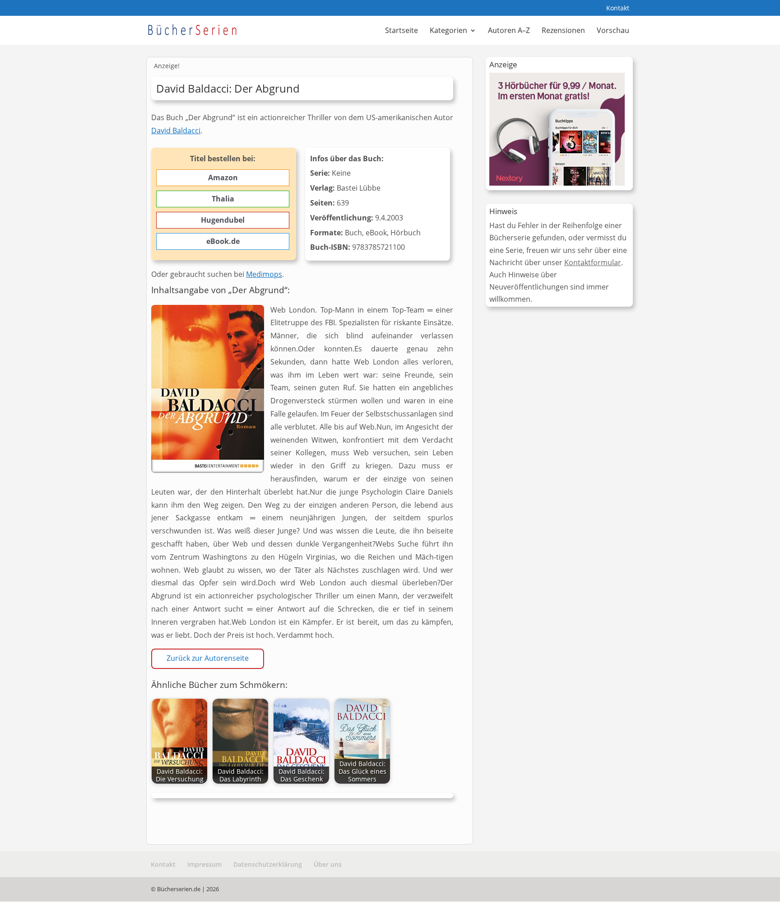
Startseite (401, 31)
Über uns (328, 864)
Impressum (204, 864)
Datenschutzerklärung (267, 864)
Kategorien (448, 31)
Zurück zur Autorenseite (208, 658)
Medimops (264, 274)
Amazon (223, 177)
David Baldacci (175, 131)
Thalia (223, 199)
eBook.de (223, 241)
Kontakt (617, 8)
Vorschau (613, 31)
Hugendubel (223, 220)
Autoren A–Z (509, 31)
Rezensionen (563, 31)
